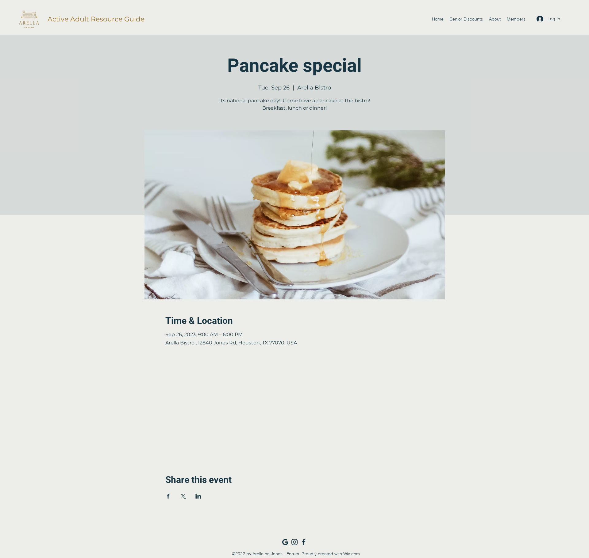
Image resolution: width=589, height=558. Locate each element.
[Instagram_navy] (294, 542)
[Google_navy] (285, 542)
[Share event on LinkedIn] (198, 496)
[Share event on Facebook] (168, 496)
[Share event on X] (183, 496)
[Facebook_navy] (304, 542)
